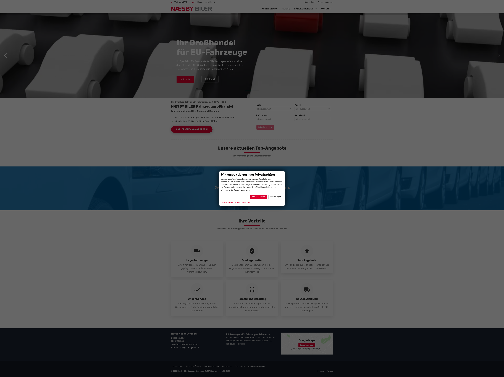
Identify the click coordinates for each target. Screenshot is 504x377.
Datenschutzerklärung (230, 202)
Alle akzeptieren (258, 197)
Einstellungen (275, 197)
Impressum (246, 202)
